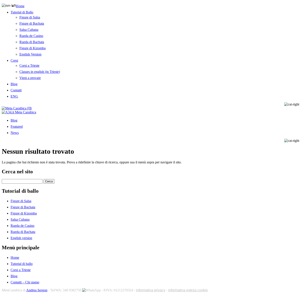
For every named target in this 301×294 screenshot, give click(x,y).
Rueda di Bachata (31, 42)
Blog (14, 84)
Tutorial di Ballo (22, 12)
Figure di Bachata (31, 23)
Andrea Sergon (36, 290)
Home (20, 6)
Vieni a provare (30, 78)
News (15, 133)
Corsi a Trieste (29, 65)
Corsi (14, 60)
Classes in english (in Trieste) (39, 72)
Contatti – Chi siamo (25, 282)
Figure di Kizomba (32, 48)
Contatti (16, 90)
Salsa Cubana (28, 29)
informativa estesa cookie (188, 290)
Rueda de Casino (31, 36)
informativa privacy (150, 290)
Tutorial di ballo (22, 264)
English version (21, 238)
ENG (14, 96)
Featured (17, 126)
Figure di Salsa (29, 17)
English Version (30, 54)
